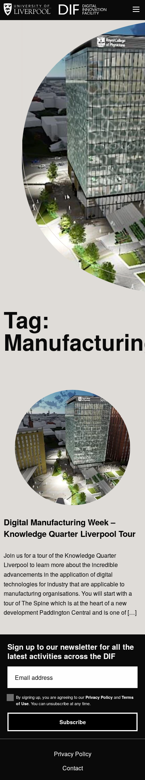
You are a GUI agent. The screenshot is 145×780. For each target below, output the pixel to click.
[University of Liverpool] (27, 9)
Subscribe (72, 722)
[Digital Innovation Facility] (82, 9)
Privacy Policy (99, 697)
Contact (72, 768)
